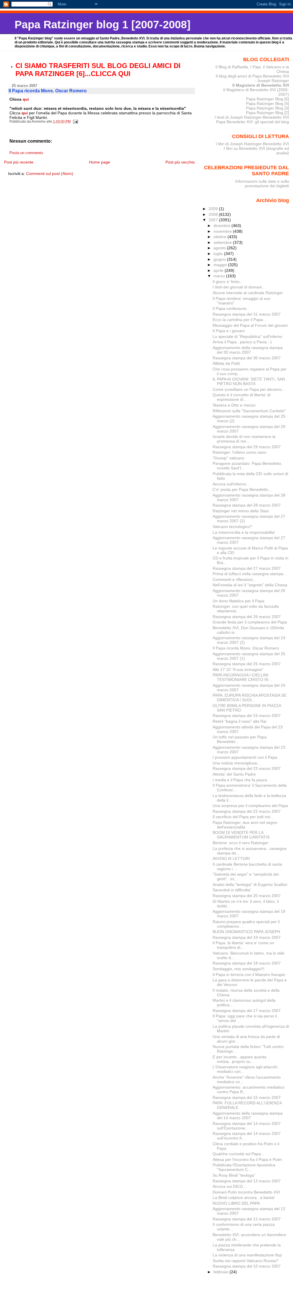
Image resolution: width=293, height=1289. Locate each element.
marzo (219, 276)
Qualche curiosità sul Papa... (238, 1153)
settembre (223, 242)
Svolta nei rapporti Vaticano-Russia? (245, 1260)
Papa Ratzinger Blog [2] (267, 112)
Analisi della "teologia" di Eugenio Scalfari (250, 884)
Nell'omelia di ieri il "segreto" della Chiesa (250, 585)
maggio (220, 264)
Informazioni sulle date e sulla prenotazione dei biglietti (262, 183)
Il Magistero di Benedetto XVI (260, 85)
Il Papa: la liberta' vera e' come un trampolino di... (243, 945)
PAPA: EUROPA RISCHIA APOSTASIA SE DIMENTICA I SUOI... (249, 697)
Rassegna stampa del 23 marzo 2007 (247, 768)
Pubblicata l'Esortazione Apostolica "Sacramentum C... (244, 1167)
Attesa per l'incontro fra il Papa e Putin (247, 1159)
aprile (219, 270)
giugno (220, 259)
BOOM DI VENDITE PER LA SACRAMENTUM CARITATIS (241, 834)
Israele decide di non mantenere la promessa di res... (244, 438)
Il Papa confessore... (231, 308)
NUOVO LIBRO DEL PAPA (236, 1203)
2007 (214, 220)
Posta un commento (26, 153)
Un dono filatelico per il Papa (238, 601)
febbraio (221, 1272)
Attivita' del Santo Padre (234, 774)
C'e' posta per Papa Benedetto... (242, 489)
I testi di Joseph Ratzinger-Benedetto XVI (252, 117)
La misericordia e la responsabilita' (244, 532)
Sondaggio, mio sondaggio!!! (238, 969)
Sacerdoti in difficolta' (232, 890)
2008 (214, 214)
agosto (220, 248)
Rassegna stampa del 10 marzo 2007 (247, 1266)
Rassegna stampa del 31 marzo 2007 (247, 314)
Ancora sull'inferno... (231, 484)
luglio (218, 253)
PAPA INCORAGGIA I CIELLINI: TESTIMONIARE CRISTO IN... (242, 677)
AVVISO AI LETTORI (231, 858)
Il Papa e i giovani (229, 330)
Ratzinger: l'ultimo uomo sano (239, 452)
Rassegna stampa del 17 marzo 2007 (247, 1010)
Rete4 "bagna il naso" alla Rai (239, 721)
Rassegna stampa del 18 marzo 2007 (247, 963)
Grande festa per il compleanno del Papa (250, 622)
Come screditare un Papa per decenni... (249, 389)
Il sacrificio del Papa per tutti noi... (243, 816)
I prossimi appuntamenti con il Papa (245, 757)
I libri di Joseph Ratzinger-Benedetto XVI (252, 144)
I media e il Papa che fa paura (240, 780)
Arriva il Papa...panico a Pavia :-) (242, 342)
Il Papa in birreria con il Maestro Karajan (249, 974)
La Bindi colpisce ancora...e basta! (244, 1197)
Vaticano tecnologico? (232, 526)
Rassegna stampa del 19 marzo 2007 (247, 937)
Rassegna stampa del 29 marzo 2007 (247, 447)
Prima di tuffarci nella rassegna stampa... (250, 573)
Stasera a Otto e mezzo (234, 405)
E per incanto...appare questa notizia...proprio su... (239, 1059)
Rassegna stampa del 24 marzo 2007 (247, 715)
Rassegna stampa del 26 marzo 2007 (247, 616)
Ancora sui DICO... (229, 1186)
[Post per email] (75, 121)
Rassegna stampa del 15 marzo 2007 (247, 1097)
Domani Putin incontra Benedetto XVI (246, 1192)
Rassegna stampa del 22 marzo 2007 (247, 811)
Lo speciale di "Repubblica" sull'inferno (247, 336)
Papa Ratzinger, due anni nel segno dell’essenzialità (245, 824)
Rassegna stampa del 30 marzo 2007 (247, 358)
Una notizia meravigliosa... (236, 763)
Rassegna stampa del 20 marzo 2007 (247, 895)
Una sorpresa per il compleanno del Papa (250, 805)
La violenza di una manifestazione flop (247, 1255)
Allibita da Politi (226, 363)
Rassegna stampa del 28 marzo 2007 (247, 505)
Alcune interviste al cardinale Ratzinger (248, 292)
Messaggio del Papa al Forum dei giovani (250, 325)
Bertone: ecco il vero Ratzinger (240, 842)
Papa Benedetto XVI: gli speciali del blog (252, 121)
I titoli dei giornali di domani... (239, 287)
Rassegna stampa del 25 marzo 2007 (247, 664)
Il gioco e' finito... (228, 281)
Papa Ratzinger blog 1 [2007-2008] (103, 24)
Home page (99, 162)
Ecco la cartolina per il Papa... (239, 319)
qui (26, 99)
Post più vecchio (180, 162)
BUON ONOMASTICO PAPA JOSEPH (246, 931)
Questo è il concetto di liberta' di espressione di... (241, 397)
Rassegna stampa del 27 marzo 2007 (247, 568)
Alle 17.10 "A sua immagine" (238, 669)
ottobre (220, 236)
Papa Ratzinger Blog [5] (267, 99)
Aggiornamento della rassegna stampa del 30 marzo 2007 (248, 349)
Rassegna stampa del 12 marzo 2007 (247, 1219)
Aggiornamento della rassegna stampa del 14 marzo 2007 (248, 1115)
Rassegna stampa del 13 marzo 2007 (247, 1181)
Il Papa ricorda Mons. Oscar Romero (246, 648)
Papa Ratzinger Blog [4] (267, 103)
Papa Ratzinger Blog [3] (267, 108)
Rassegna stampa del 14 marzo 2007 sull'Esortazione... (247, 1125)
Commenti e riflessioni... (234, 579)
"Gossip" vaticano (228, 458)
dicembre (222, 225)
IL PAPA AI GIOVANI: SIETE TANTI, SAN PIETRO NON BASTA (249, 381)
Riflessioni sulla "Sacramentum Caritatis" (249, 411)
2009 (214, 208)
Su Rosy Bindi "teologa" (234, 1175)
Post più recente (18, 162)
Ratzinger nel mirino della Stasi (241, 511)
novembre (223, 231)
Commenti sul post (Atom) (49, 173)
